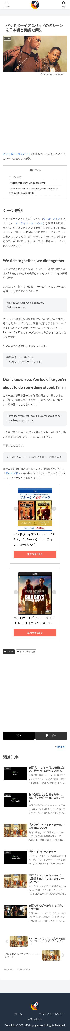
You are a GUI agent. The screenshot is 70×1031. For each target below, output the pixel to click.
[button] (51, 736)
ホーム (18, 1014)
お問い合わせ (35, 1019)
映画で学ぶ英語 (27, 652)
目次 (31, 170)
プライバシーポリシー (51, 1014)
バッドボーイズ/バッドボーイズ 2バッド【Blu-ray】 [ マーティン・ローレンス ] (35, 539)
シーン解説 (15, 177)
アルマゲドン (12, 473)
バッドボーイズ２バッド (17, 154)
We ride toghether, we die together (27, 183)
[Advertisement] (35, 113)
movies (10, 652)
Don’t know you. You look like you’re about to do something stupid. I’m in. (33, 191)
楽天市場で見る (35, 554)
